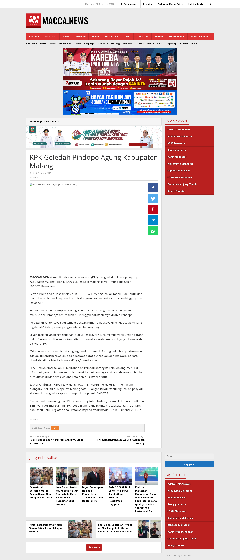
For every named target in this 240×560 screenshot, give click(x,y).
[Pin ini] (153, 209)
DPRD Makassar (176, 143)
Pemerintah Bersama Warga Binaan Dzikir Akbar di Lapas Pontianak (45, 528)
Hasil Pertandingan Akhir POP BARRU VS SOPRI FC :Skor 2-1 (56, 440)
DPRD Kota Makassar (179, 136)
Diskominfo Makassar (180, 163)
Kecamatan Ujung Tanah (182, 184)
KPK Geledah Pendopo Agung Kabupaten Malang (120, 440)
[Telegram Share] (153, 220)
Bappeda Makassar (178, 170)
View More (94, 547)
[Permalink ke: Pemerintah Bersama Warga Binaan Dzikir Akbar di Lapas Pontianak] (41, 475)
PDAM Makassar (176, 156)
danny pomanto (176, 149)
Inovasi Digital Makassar (181, 555)
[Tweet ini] (153, 198)
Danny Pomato (176, 191)
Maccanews (37, 3)
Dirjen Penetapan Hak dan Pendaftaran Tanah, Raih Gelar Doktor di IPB (92, 494)
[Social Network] (210, 4)
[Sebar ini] (153, 187)
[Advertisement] (189, 323)
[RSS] (55, 428)
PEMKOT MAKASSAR (178, 129)
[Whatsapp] (153, 230)
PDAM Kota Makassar (180, 177)
